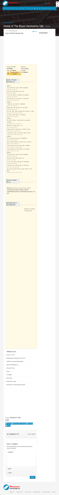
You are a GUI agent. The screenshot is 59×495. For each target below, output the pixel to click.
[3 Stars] (7, 30)
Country (26, 68)
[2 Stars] (6, 30)
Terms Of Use (28, 491)
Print (35, 31)
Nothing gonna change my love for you (16, 358)
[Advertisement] (21, 50)
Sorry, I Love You (11, 354)
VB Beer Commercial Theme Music (15, 361)
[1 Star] (5, 30)
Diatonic (48, 26)
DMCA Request (36, 491)
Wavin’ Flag (9, 378)
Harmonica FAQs (46, 491)
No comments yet (13, 434)
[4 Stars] (8, 30)
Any (24, 70)
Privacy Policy (19, 491)
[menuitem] (57, 6)
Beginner (25, 72)
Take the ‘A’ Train (11, 368)
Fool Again (9, 374)
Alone (8, 371)
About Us (12, 491)
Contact (53, 491)
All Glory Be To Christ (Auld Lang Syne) (16, 384)
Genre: (22, 68)
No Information (9, 22)
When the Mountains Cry (12, 364)
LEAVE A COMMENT (31, 434)
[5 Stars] (9, 30)
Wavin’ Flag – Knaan (11, 381)
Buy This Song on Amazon (15, 73)
